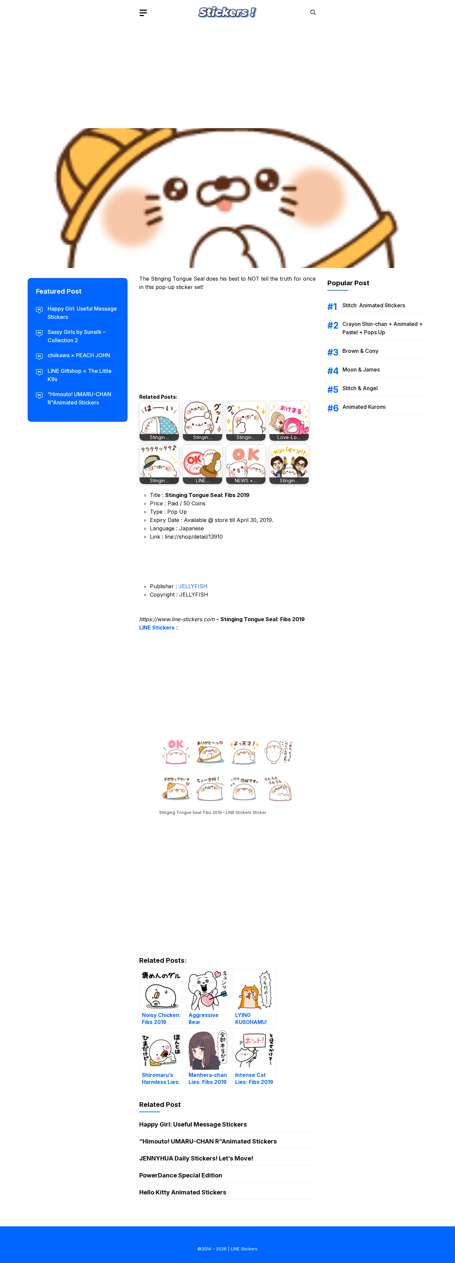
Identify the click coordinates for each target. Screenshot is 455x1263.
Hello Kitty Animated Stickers (182, 1192)
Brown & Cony (360, 351)
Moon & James (361, 369)
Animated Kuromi (364, 406)
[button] (313, 12)
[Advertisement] (227, 71)
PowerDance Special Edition (180, 1175)
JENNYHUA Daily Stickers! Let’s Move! (196, 1158)
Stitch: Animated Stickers (373, 305)
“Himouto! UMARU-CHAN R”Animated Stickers (208, 1141)
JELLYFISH (193, 586)
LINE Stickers (157, 627)
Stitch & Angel (360, 388)
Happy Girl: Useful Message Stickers (193, 1124)
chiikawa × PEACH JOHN (79, 355)
